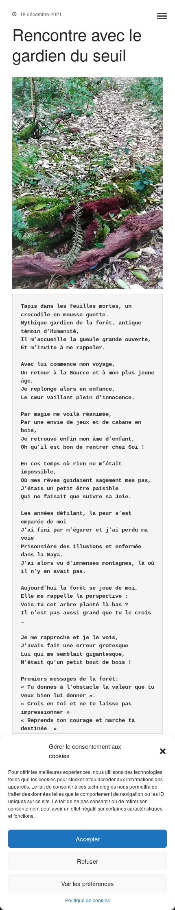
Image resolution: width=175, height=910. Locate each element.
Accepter (88, 838)
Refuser (87, 861)
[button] (163, 751)
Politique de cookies (87, 900)
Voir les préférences (87, 883)
